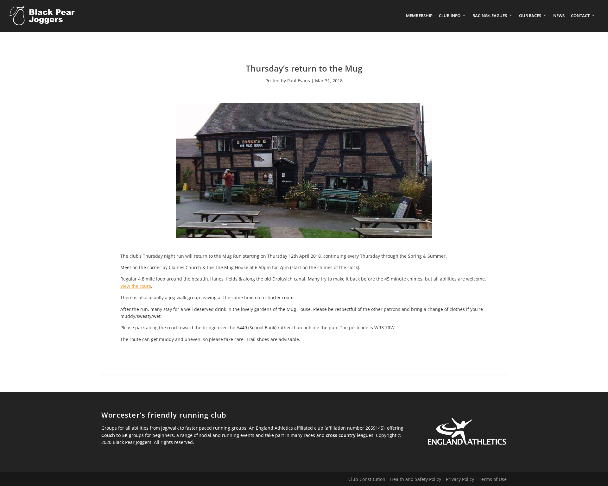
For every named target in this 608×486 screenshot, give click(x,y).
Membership (419, 15)
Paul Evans (298, 81)
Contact (580, 15)
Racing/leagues (489, 15)
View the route (135, 286)
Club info (449, 15)
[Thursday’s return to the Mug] (304, 236)
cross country (341, 435)
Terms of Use (493, 479)
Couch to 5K (114, 435)
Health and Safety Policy (415, 479)
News (559, 15)
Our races (530, 15)
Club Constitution (366, 479)
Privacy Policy (460, 479)
